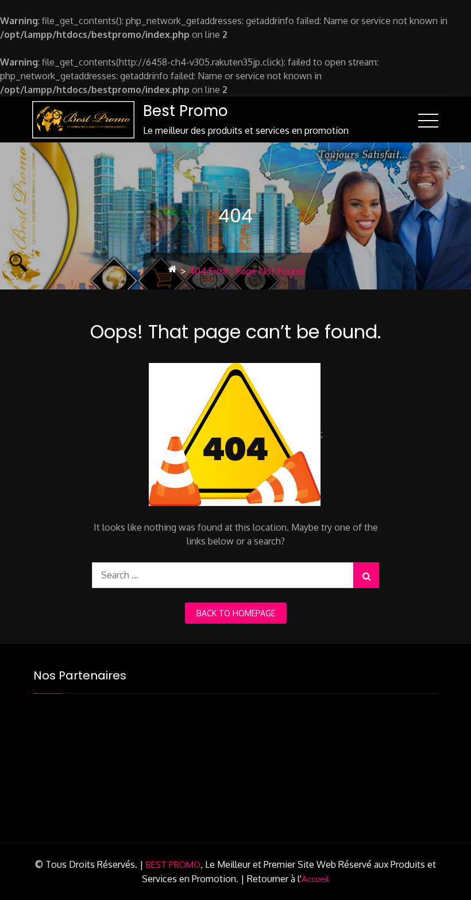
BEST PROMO (173, 864)
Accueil (315, 879)
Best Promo (185, 111)
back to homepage (235, 613)
